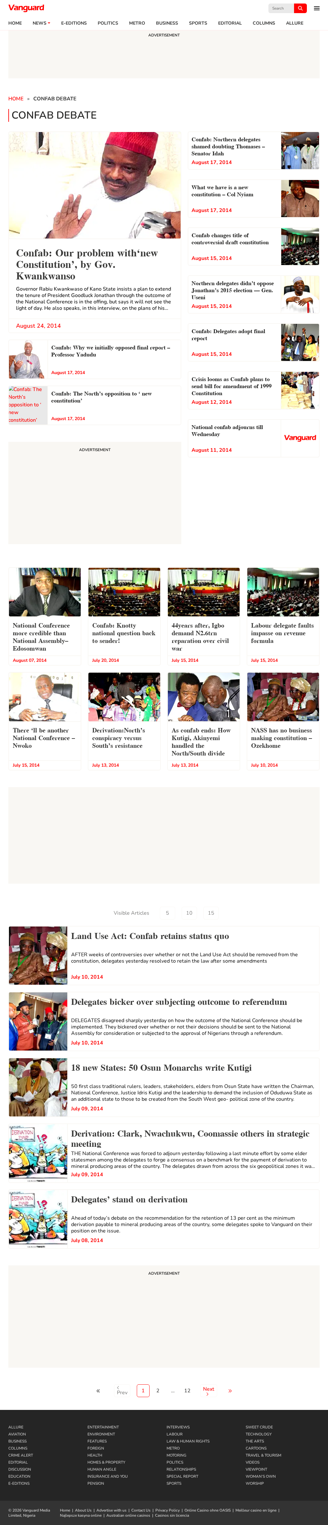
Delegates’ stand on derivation (129, 1198)
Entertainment (103, 1427)
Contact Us (141, 1510)
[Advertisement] (164, 1317)
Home (15, 23)
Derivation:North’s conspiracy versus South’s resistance (118, 737)
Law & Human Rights (188, 1441)
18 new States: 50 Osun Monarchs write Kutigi (161, 1066)
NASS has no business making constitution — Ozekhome (281, 737)
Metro (137, 23)
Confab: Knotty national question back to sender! (123, 632)
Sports (198, 23)
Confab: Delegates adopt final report (228, 334)
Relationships (181, 1469)
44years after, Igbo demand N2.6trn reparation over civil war (200, 636)
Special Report (182, 1476)
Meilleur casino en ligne (255, 1510)
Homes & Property (106, 1462)
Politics (108, 23)
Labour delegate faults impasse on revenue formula (282, 632)
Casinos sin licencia (172, 1515)
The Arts (255, 1441)
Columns (264, 23)
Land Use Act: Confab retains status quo (150, 935)
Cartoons (256, 1448)
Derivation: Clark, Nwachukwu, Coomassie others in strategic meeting (190, 1137)
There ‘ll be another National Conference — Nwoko (44, 737)
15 (211, 913)
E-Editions (18, 1483)
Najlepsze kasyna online (81, 1515)
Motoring (176, 1455)
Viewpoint (256, 1469)
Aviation (17, 1434)
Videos (252, 1462)
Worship (255, 1483)
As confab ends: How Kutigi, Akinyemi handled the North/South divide (201, 741)
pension (95, 1483)
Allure (15, 1427)
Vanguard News (26, 8)
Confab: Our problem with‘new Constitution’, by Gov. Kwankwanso (87, 263)
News (39, 23)
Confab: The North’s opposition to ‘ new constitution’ (101, 396)
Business (167, 23)
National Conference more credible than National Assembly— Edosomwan (41, 636)
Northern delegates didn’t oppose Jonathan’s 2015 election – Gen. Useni (233, 289)
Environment (101, 1434)
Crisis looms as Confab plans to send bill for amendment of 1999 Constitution (232, 385)
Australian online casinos (128, 1515)
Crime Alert (20, 1455)
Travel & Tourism (263, 1455)
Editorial (230, 23)
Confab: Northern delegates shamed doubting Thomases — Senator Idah (228, 145)
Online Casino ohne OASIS (207, 1510)
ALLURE (294, 23)
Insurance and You (107, 1476)
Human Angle (101, 1469)
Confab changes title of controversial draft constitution (230, 238)
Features (97, 1441)
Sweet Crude (259, 1427)
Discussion (19, 1469)
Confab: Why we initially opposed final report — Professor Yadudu (110, 350)
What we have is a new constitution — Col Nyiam (222, 190)
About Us (83, 1510)
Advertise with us (111, 1510)
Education (19, 1476)
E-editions (74, 23)
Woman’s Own (261, 1476)
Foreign (95, 1448)
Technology (259, 1434)
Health (94, 1455)
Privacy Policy (167, 1510)
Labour (175, 1434)
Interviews (178, 1427)
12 (187, 1390)
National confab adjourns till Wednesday (227, 430)
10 (189, 913)
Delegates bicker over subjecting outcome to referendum (179, 1000)
